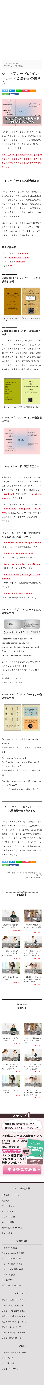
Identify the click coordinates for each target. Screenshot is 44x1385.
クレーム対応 (7, 1233)
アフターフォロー (9, 1217)
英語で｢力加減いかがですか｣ (14, 1316)
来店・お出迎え (8, 1206)
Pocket (26, 91)
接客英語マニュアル (10, 1195)
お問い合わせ (7, 1358)
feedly (5, 94)
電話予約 (5, 1201)
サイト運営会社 (8, 1363)
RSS (33, 91)
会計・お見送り (8, 1222)
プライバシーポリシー (11, 1369)
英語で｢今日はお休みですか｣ (14, 1332)
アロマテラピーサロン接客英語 (13, 66)
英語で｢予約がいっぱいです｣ (14, 1322)
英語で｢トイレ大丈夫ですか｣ (14, 1311)
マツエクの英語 (8, 1275)
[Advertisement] (22, 37)
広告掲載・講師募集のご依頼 (14, 1353)
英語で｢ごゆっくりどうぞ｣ (13, 1327)
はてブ (12, 91)
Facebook (13, 94)
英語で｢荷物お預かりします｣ (14, 1306)
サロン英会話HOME (12, 63)
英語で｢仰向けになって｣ (12, 1338)
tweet (5, 91)
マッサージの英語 (9, 1248)
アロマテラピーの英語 (11, 1258)
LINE (19, 91)
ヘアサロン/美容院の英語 (12, 1269)
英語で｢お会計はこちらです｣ (14, 1300)
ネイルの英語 (7, 1280)
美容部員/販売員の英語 (11, 1285)
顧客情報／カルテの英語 (12, 1228)
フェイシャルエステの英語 (13, 1253)
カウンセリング (8, 1211)
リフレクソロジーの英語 (12, 1264)
